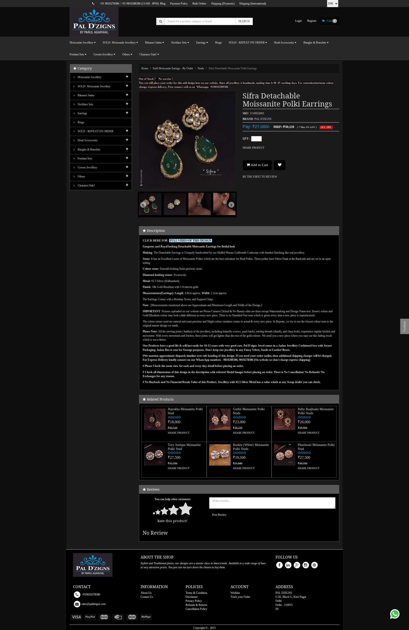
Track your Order (240, 597)
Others (81, 176)
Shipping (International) (252, 3)
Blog (162, 3)
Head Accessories (87, 140)
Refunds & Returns (196, 605)
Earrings (82, 113)
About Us (146, 593)
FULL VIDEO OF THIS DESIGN (191, 240)
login (298, 20)
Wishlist (235, 593)
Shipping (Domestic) (223, 3)
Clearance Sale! (86, 185)
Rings (218, 42)
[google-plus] (297, 565)
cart (331, 20)
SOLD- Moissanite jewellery (94, 86)
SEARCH (244, 21)
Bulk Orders (199, 3)
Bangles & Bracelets (88, 149)
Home (144, 68)
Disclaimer (192, 597)
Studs (201, 68)
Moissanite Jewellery (89, 77)
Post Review (219, 514)
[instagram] (305, 565)
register (311, 20)
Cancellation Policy (196, 609)
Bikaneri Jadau (85, 95)
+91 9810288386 (131, 3)
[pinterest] (314, 565)
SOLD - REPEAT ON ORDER (95, 131)
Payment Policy (179, 3)
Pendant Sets (84, 158)
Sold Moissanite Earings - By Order (173, 68)
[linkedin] (288, 565)
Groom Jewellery (87, 167)
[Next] (228, 211)
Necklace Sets (85, 104)
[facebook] (279, 565)
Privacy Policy (194, 601)
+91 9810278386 (109, 3)
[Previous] (146, 211)
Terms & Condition (196, 593)
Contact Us (147, 597)
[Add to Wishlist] (279, 165)
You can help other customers (173, 499)
